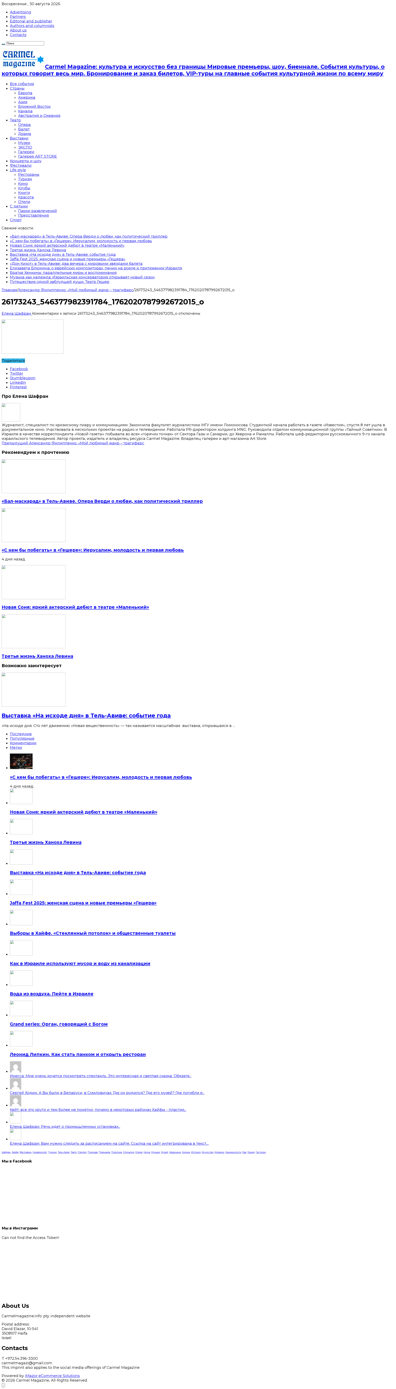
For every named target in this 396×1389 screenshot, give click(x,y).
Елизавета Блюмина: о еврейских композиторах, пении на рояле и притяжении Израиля (96, 268)
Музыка (155, 1152)
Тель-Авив (64, 1152)
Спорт (16, 220)
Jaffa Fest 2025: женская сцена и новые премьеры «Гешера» (67, 259)
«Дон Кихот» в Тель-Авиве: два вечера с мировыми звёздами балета (76, 263)
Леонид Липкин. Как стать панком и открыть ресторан (78, 1054)
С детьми (19, 206)
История (196, 1152)
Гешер (251, 1152)
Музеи (24, 143)
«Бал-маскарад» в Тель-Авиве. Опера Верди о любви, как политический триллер (88, 236)
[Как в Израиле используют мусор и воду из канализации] (21, 954)
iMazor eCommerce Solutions (52, 1376)
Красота (26, 197)
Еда (244, 1152)
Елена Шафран (17, 313)
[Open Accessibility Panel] (3, 1385)
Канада (25, 111)
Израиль (219, 1152)
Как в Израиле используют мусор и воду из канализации (80, 963)
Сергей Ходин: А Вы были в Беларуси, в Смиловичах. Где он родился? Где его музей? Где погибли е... (107, 1093)
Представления (33, 215)
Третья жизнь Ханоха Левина (38, 250)
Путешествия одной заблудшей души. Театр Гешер (59, 281)
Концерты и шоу (25, 161)
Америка (26, 97)
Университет (40, 1152)
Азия (22, 102)
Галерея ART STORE (37, 156)
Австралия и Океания (39, 115)
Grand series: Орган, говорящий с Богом (59, 1024)
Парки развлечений (37, 211)
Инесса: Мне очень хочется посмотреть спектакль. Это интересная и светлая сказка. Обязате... (100, 1076)
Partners (18, 16)
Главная (9, 290)
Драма (24, 134)
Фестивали (21, 165)
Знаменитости (233, 1152)
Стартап (82, 1152)
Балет (24, 129)
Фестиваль (26, 1152)
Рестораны (28, 174)
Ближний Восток (34, 106)
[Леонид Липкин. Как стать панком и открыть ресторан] (21, 1045)
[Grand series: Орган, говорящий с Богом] (21, 1015)
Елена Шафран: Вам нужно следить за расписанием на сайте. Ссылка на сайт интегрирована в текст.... (109, 1143)
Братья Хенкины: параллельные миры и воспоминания (63, 272)
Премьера (104, 1152)
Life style (18, 170)
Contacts (18, 35)
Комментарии (23, 743)
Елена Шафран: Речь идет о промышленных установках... (65, 1126)
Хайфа (15, 1152)
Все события (22, 84)
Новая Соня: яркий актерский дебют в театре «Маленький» (67, 245)
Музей (164, 1152)
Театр (15, 120)
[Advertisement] (125, 1269)
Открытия (128, 1152)
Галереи (26, 152)
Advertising (20, 12)
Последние (21, 734)
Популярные (22, 738)
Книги (24, 192)
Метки (16, 747)
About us (18, 30)
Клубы (24, 188)
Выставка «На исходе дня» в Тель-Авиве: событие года (63, 254)
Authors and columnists (32, 25)
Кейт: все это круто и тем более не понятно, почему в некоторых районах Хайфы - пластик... (98, 1109)
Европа (25, 93)
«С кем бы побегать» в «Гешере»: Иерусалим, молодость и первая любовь (81, 241)
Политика (116, 1152)
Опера (24, 124)
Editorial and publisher (31, 21)
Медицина (175, 1152)
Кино (23, 183)
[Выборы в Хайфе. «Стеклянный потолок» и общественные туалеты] (21, 924)
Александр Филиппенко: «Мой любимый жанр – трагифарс (75, 290)
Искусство (207, 1152)
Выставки (19, 138)
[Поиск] (3, 44)
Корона (186, 1152)
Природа (93, 1152)
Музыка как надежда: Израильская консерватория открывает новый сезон (82, 277)
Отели (24, 202)
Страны (17, 88)
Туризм (25, 179)
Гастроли (261, 1152)
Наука (147, 1152)
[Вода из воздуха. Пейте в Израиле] (21, 984)
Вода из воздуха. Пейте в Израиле (51, 993)
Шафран (6, 1152)
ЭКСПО (25, 147)
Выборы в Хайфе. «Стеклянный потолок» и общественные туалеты (93, 933)
